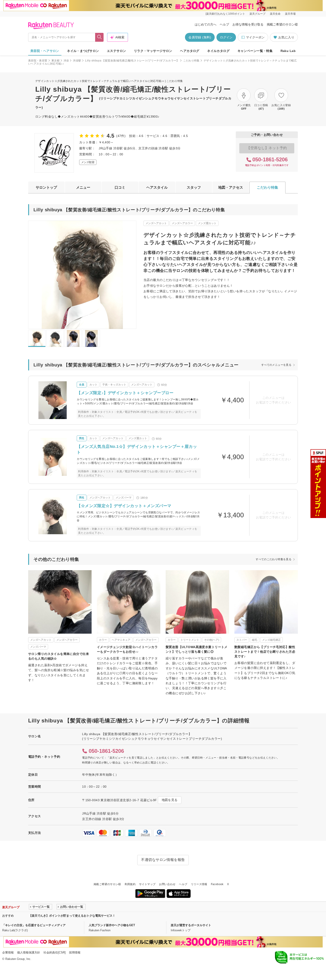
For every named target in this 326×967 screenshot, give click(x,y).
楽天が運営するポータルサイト (191, 925)
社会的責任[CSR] (54, 952)
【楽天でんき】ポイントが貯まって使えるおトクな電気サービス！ (72, 915)
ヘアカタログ (189, 51)
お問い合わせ (167, 884)
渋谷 (66, 60)
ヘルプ (224, 24)
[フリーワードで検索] (99, 37)
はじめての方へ (205, 24)
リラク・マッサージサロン (153, 51)
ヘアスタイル (157, 187)
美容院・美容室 (37, 60)
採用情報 (75, 952)
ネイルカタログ (218, 51)
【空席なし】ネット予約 (267, 148)
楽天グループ (257, 13)
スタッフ (194, 187)
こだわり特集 (191, 60)
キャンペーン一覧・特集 (255, 51)
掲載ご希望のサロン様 (282, 24)
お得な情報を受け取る (247, 24)
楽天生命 (275, 13)
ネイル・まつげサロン (83, 51)
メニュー (83, 187)
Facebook (217, 884)
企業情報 (8, 952)
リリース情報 (199, 884)
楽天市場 (290, 13)
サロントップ (46, 187)
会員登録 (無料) (200, 37)
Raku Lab (288, 51)
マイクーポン (255, 37)
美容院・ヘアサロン (44, 51)
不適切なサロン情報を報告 (163, 860)
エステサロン (116, 51)
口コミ (120, 187)
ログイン (226, 37)
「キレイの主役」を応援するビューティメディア (34, 925)
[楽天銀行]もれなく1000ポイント (225, 13)
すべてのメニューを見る (276, 365)
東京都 (55, 60)
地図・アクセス (230, 187)
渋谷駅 (77, 60)
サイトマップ (147, 884)
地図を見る (170, 800)
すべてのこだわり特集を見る (273, 559)
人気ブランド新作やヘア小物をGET (112, 925)
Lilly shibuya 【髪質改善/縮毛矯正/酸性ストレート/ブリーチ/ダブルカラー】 (132, 60)
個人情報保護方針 (28, 952)
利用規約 (130, 884)
